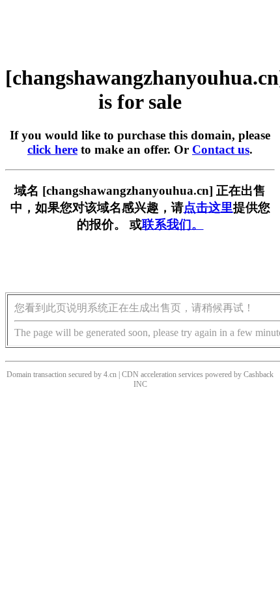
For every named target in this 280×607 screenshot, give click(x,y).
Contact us (220, 149)
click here (52, 149)
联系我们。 (173, 224)
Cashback (258, 374)
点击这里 (208, 207)
